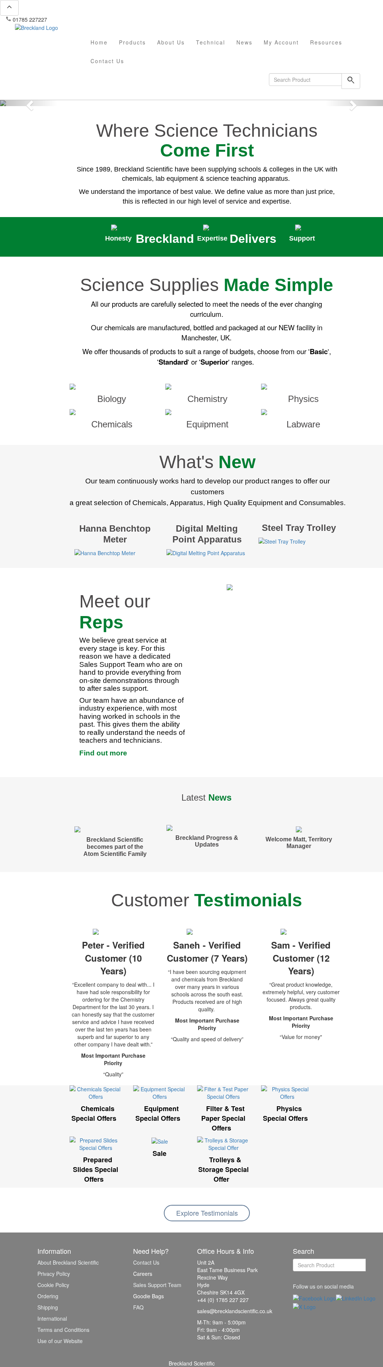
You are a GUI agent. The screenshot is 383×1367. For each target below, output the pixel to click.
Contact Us (107, 61)
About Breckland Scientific (68, 1262)
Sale (159, 1153)
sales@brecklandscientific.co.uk (88, 19)
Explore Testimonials (207, 1213)
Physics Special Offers (285, 1113)
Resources (326, 42)
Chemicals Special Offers (93, 1113)
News (244, 42)
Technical (210, 42)
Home (99, 42)
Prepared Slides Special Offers (95, 1169)
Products (132, 42)
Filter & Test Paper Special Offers (223, 1118)
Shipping (47, 1307)
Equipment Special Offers (157, 1113)
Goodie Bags (148, 1296)
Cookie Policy (53, 1285)
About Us (171, 42)
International (52, 1318)
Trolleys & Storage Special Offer (223, 1169)
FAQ (138, 1307)
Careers (142, 1273)
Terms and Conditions (63, 1329)
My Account (281, 42)
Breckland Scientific (192, 1363)
